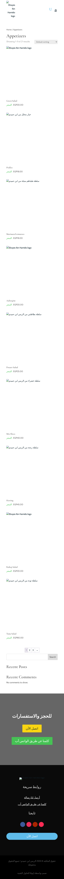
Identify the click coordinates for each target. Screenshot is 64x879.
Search (53, 657)
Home (9, 29)
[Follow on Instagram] (28, 824)
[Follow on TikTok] (41, 824)
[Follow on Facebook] (22, 824)
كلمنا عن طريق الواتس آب (32, 741)
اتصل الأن (32, 728)
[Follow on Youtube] (35, 824)
